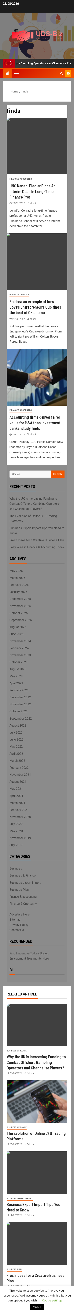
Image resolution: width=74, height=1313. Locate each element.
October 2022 (18, 711)
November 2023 (20, 655)
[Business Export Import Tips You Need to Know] (37, 1172)
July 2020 (16, 824)
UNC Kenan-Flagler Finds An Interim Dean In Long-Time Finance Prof (32, 191)
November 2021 (20, 774)
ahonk (33, 203)
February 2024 (19, 648)
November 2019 (20, 838)
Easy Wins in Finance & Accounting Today (36, 547)
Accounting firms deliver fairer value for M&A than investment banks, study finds (35, 423)
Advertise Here (19, 914)
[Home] (7, 73)
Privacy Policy (18, 925)
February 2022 (19, 767)
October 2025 (18, 613)
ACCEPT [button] (37, 1306)
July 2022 (16, 732)
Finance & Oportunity (23, 903)
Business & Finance (19, 295)
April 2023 (16, 683)
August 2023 (17, 669)
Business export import (25, 882)
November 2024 (20, 641)
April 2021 (16, 796)
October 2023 (18, 662)
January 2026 (18, 592)
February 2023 (19, 690)
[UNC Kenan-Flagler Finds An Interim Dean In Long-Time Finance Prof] (37, 146)
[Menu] (16, 73)
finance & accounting (20, 179)
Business (15, 868)
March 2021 (17, 803)
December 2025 (20, 599)
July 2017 (16, 845)
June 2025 (16, 634)
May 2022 (16, 746)
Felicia (30, 1073)
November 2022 (20, 704)
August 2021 (17, 781)
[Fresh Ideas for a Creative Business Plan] (37, 1243)
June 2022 (16, 739)
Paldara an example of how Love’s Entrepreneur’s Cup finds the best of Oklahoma (35, 307)
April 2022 (16, 753)
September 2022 (20, 718)
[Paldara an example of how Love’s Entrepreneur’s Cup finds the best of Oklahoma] (37, 261)
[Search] (61, 73)
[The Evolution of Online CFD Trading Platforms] (37, 1101)
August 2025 (17, 627)
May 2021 (16, 788)
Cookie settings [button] (52, 1300)
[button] (16, 73)
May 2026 (16, 571)
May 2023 (16, 676)
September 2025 (20, 620)
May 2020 (16, 831)
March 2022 (17, 760)
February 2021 (19, 810)
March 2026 (17, 578)
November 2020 (20, 817)
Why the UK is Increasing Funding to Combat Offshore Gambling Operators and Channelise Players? (34, 504)
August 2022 (17, 725)
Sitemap (14, 919)
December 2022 (20, 697)
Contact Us (16, 930)
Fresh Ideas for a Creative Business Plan (36, 540)
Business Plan (19, 889)
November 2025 (20, 606)
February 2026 (19, 585)
